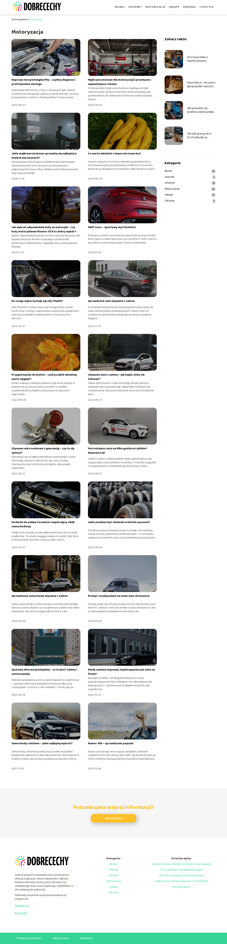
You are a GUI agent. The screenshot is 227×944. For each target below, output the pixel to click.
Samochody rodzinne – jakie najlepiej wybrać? (42, 743)
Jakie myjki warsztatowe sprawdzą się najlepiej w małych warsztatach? (44, 155)
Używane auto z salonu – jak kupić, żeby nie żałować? (116, 377)
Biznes (120, 7)
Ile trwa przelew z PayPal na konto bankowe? (197, 59)
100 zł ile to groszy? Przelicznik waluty (181, 875)
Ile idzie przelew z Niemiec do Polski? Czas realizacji (181, 864)
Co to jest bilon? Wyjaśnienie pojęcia (181, 870)
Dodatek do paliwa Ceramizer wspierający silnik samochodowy (43, 524)
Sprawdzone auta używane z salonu (111, 301)
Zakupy (174, 7)
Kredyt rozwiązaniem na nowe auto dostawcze (119, 596)
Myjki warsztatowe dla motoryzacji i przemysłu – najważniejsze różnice (120, 82)
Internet (135, 7)
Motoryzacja (155, 7)
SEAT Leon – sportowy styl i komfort (112, 227)
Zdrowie (189, 7)
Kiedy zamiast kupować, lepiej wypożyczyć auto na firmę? (121, 671)
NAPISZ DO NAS (113, 818)
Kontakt (21, 913)
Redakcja (22, 906)
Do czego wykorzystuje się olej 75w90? (37, 301)
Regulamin (86, 938)
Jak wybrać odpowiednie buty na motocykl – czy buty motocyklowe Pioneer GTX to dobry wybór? (44, 229)
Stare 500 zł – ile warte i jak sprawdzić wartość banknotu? (201, 84)
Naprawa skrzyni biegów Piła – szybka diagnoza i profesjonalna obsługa (43, 82)
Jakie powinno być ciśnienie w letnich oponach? (119, 522)
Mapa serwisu (61, 938)
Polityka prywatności (28, 938)
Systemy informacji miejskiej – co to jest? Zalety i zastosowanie (44, 671)
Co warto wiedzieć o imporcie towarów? (114, 153)
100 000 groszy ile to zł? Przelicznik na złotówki (199, 135)
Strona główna (19, 19)
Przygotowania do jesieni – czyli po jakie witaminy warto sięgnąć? (44, 377)
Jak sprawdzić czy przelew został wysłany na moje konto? (201, 110)
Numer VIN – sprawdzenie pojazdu (110, 743)
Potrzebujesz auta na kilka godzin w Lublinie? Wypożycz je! (117, 450)
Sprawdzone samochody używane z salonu (40, 596)
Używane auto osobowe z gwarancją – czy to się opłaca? (43, 450)
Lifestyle (207, 7)
